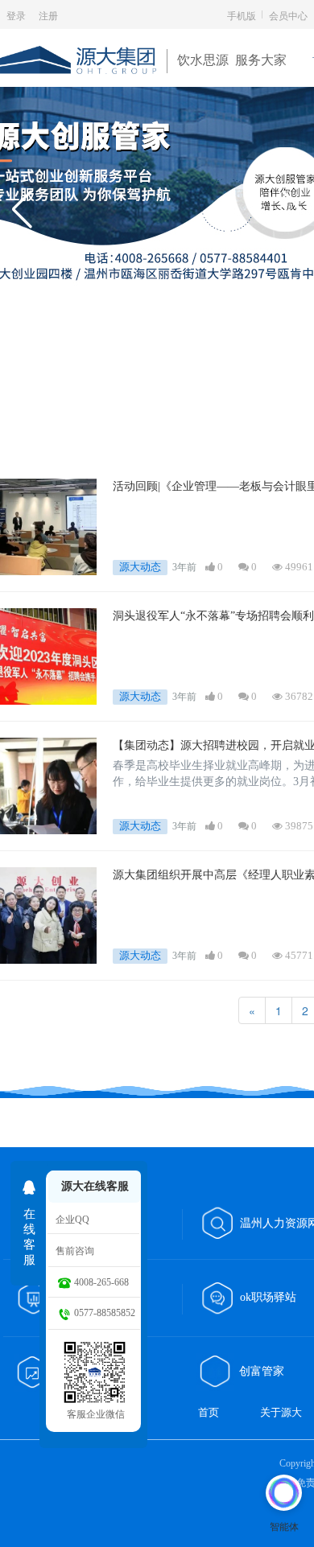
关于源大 (281, 1412)
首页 (208, 1412)
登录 (16, 15)
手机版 (241, 15)
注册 (48, 15)
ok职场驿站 (268, 1297)
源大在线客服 (95, 1186)
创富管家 (263, 1371)
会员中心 (288, 15)
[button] (22, 209)
